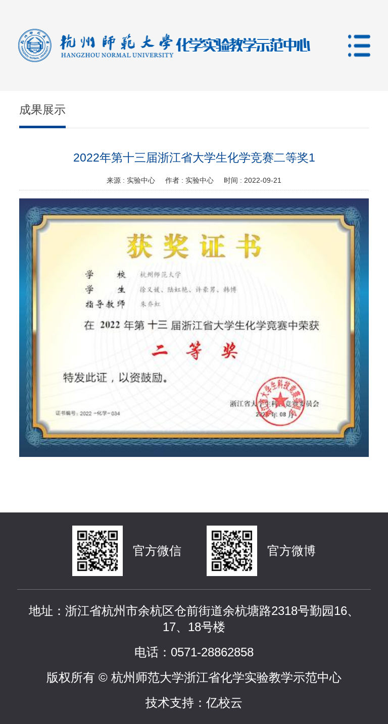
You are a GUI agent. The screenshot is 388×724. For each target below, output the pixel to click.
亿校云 (224, 702)
